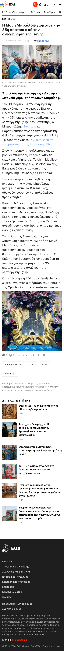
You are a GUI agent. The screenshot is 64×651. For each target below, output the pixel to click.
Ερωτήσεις (8, 586)
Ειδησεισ (8, 18)
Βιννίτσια (29, 126)
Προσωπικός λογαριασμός (17, 603)
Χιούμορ (6, 596)
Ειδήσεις (44, 40)
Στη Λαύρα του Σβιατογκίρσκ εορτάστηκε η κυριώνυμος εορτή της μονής (40, 450)
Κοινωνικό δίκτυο (12, 591)
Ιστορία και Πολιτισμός (15, 576)
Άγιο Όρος (50, 12)
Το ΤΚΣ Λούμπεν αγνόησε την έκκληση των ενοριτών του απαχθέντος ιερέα (36, 469)
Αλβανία (35, 12)
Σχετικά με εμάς (11, 608)
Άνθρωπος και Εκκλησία (16, 571)
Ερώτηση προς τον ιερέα (16, 581)
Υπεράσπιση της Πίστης (15, 566)
